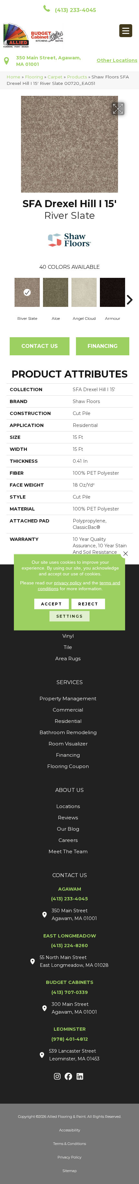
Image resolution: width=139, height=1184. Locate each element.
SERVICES (70, 682)
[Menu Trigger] (125, 30)
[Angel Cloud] (84, 292)
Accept (51, 603)
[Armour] (112, 292)
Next (129, 290)
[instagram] (57, 1077)
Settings (69, 615)
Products (77, 76)
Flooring (34, 76)
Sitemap (69, 1171)
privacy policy (67, 582)
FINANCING (103, 346)
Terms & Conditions (69, 1143)
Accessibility (69, 1130)
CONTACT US (69, 875)
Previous (10, 290)
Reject (88, 603)
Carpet (55, 76)
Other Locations (117, 60)
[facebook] (68, 1077)
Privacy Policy (69, 1157)
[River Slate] (27, 292)
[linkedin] (80, 1077)
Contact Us (39, 346)
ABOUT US (69, 790)
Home (13, 76)
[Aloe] (55, 292)
